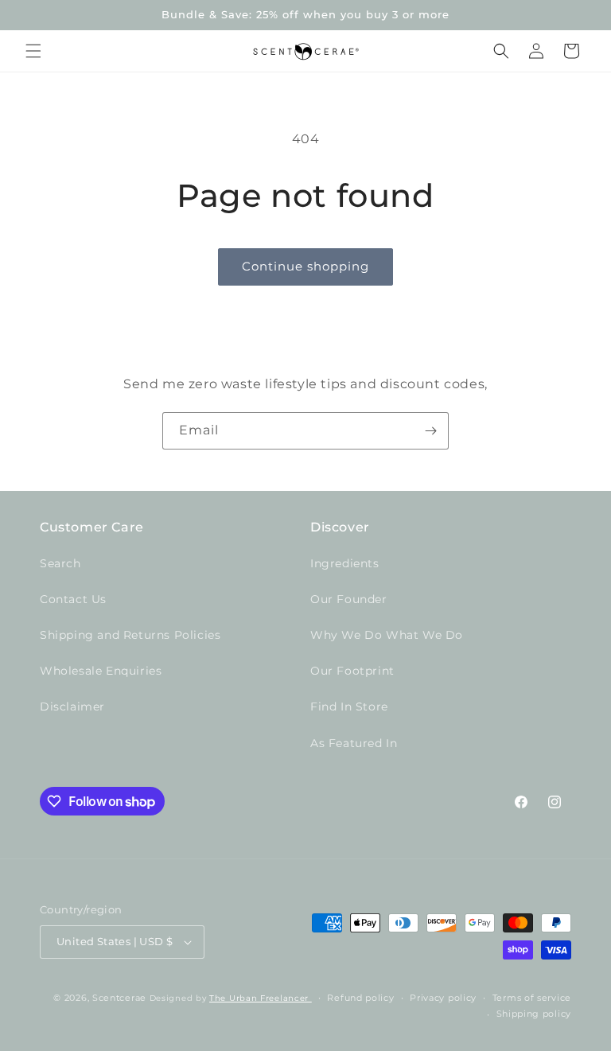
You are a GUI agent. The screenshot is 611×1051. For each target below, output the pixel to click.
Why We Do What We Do (386, 635)
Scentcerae (119, 997)
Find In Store (349, 706)
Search (60, 563)
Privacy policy (443, 997)
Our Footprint (352, 671)
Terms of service (531, 997)
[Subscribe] (430, 431)
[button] (33, 50)
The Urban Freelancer (260, 998)
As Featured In (353, 743)
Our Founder (348, 599)
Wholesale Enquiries (101, 671)
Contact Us (73, 599)
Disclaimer (72, 706)
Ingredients (344, 563)
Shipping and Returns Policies (130, 635)
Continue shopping (305, 266)
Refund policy (360, 997)
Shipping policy (534, 1013)
